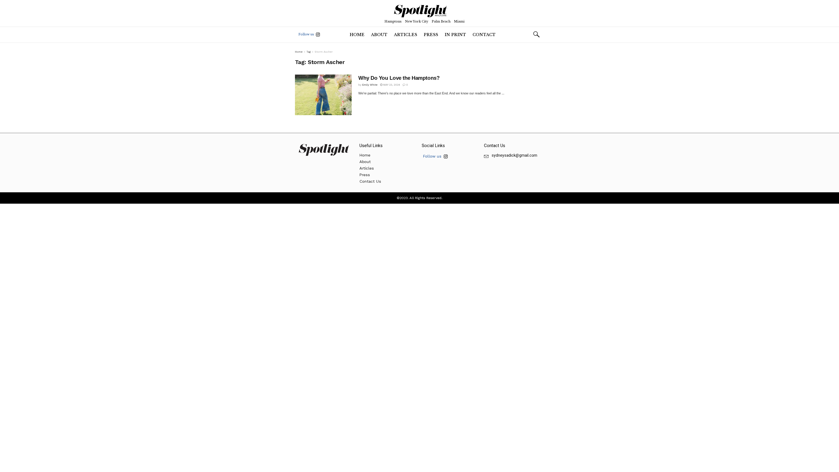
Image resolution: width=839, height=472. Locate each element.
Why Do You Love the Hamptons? (399, 78)
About (379, 34)
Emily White (370, 84)
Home (357, 34)
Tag (309, 51)
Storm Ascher (324, 51)
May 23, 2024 (391, 84)
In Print (455, 34)
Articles (405, 34)
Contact (484, 34)
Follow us (306, 34)
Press (431, 34)
